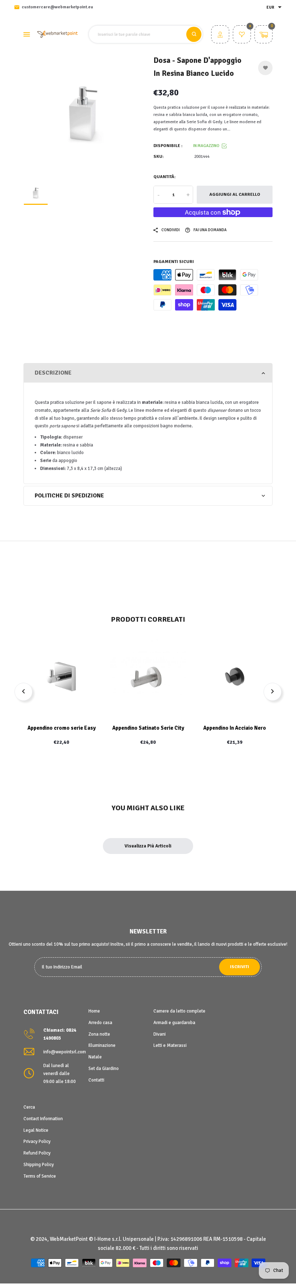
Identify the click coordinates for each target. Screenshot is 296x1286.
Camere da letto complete (179, 1011)
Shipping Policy (38, 1165)
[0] (242, 35)
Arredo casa (100, 1023)
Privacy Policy (37, 1141)
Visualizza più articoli (148, 846)
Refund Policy (37, 1153)
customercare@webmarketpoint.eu (57, 7)
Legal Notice (35, 1130)
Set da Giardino (103, 1068)
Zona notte (99, 1034)
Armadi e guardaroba (174, 1023)
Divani (159, 1034)
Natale (95, 1057)
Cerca (29, 1107)
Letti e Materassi (170, 1045)
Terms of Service (39, 1176)
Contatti (96, 1080)
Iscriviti (239, 967)
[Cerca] (193, 34)
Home (94, 1011)
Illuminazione (102, 1045)
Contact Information (43, 1119)
